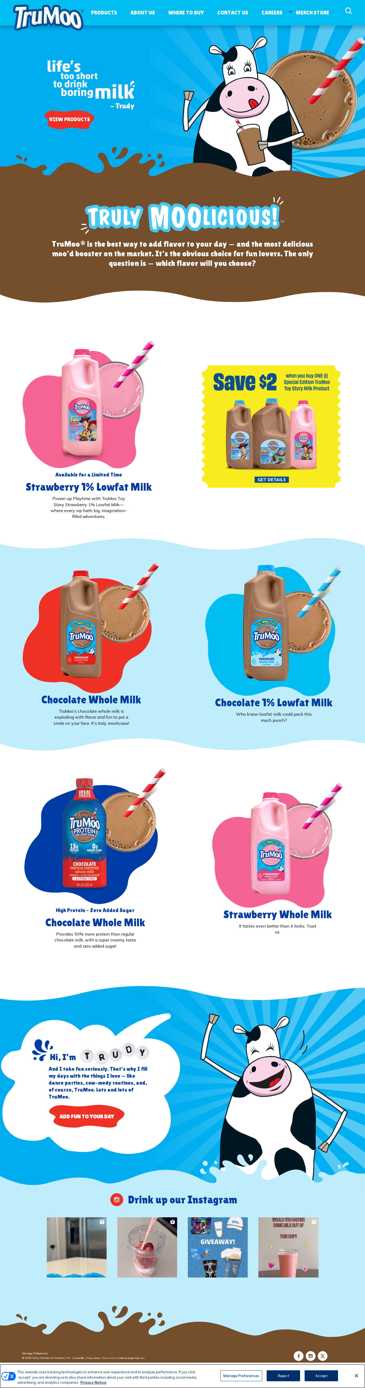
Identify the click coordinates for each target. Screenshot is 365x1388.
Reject (283, 1375)
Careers (272, 13)
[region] (182, 1376)
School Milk (79, 1358)
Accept (321, 1375)
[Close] (356, 1376)
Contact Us (232, 13)
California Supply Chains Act (131, 1358)
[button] (77, 1247)
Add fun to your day (87, 1116)
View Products (69, 119)
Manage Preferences (35, 1353)
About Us (142, 13)
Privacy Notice (93, 1358)
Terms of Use (109, 1358)
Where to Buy (186, 13)
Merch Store (312, 13)
